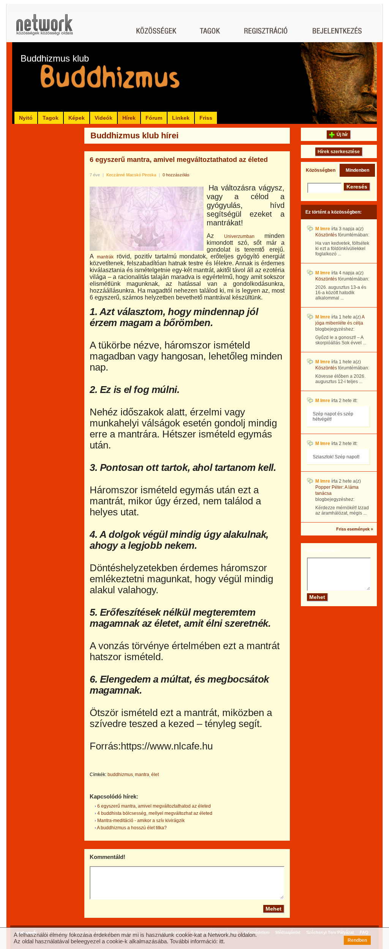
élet (155, 774)
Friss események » (354, 529)
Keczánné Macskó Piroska (131, 175)
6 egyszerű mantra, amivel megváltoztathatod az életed (179, 159)
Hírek (129, 118)
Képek (76, 118)
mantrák (105, 257)
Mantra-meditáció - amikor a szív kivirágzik (140, 820)
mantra (142, 774)
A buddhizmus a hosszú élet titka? (131, 827)
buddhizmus (120, 774)
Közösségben (320, 170)
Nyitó (26, 118)
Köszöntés (326, 235)
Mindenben (357, 170)
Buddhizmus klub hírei (134, 135)
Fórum (153, 118)
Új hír (342, 134)
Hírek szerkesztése (339, 151)
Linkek (181, 118)
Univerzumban (239, 236)
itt (221, 941)
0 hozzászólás (176, 175)
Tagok (51, 118)
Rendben (357, 940)
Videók (103, 118)
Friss (205, 118)
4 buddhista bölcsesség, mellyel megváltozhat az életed (154, 813)
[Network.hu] (44, 28)
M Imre (322, 228)
